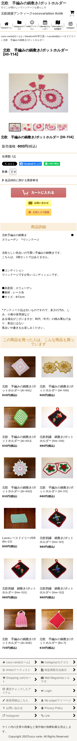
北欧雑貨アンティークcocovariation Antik (32, 13)
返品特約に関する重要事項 (21, 180)
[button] (15, 127)
